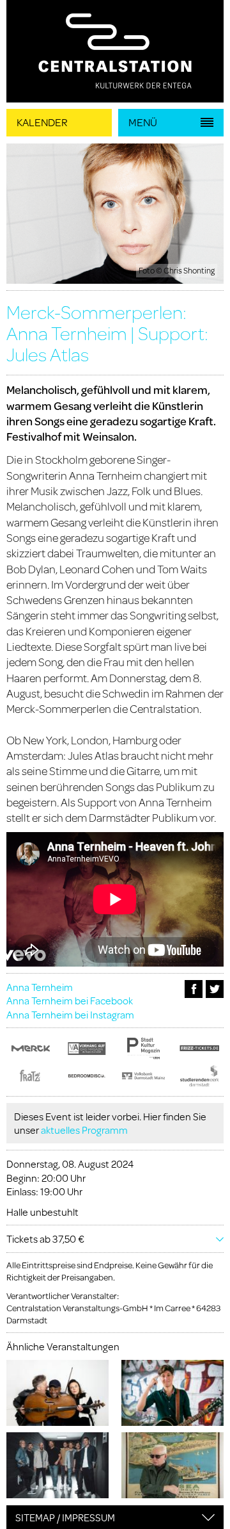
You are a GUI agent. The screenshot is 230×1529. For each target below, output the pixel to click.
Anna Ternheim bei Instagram (70, 1014)
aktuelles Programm (84, 1129)
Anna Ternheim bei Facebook (69, 1000)
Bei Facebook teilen (194, 989)
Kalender (42, 122)
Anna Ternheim (39, 986)
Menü (142, 122)
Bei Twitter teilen (215, 989)
